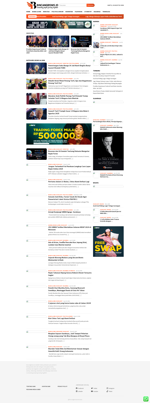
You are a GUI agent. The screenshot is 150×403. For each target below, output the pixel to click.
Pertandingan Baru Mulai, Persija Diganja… (108, 121)
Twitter (95, 388)
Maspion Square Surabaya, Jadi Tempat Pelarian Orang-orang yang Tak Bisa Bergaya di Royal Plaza (68, 334)
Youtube (95, 391)
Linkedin (80, 391)
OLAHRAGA (114, 60)
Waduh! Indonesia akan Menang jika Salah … (111, 128)
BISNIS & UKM (52, 63)
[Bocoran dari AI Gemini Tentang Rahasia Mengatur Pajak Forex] (81, 41)
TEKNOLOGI (103, 26)
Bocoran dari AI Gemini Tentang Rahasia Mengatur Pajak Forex (80, 51)
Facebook (81, 388)
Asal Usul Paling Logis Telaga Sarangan (52, 16)
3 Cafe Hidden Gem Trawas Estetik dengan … (109, 220)
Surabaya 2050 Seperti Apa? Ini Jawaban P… (111, 29)
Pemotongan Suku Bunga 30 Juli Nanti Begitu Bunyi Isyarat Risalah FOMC (58, 51)
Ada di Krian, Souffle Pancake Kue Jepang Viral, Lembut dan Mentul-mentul (67, 243)
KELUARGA (65, 240)
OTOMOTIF (72, 270)
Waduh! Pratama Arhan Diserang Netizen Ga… (111, 176)
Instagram (111, 388)
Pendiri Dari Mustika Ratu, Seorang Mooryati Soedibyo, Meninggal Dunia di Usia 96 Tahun (66, 289)
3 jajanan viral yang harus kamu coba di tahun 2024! (69, 303)
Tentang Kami (31, 386)
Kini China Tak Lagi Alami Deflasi (61, 318)
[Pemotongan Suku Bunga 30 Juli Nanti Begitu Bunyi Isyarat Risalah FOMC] (59, 41)
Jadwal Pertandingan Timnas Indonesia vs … (110, 64)
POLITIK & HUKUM (74, 63)
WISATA (102, 204)
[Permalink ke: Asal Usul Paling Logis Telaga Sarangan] (108, 194)
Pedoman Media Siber (33, 389)
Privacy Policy (62, 386)
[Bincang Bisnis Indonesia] (42, 5)
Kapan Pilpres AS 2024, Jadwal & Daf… (111, 55)
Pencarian (91, 5)
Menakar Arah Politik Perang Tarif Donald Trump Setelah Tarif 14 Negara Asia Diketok (68, 97)
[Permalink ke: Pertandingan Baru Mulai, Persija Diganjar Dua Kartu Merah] (108, 109)
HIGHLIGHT (59, 63)
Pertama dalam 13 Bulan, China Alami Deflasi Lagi (68, 181)
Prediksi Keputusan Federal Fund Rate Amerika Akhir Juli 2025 (36, 51)
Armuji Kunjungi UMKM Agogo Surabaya (64, 212)
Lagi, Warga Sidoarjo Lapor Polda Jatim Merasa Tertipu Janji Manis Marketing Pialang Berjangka (105, 16)
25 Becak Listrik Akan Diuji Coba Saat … (111, 47)
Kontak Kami (46, 386)
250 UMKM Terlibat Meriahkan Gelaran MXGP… (110, 38)
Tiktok (110, 391)
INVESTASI (30, 33)
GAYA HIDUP (59, 331)
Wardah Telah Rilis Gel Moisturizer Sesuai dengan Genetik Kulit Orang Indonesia (68, 350)
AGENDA (50, 225)
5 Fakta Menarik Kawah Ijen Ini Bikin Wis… (110, 212)
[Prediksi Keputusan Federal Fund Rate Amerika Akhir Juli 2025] (36, 41)
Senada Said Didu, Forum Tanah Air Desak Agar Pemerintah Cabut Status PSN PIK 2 (67, 198)
